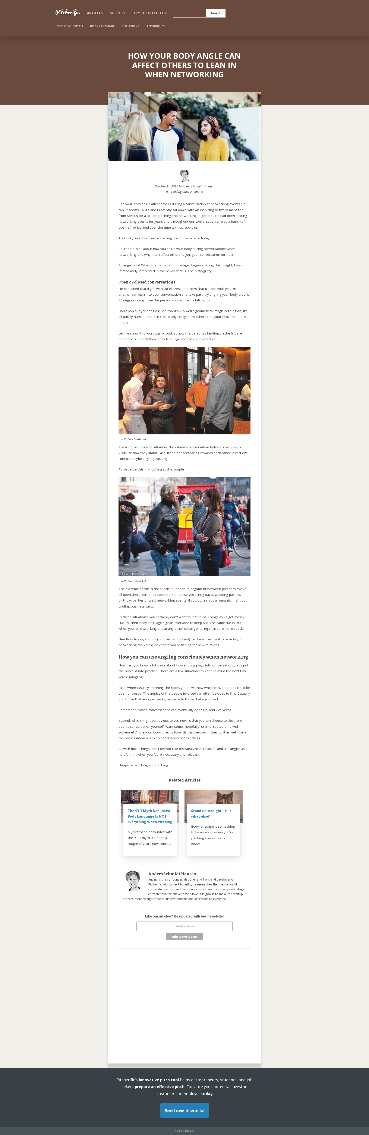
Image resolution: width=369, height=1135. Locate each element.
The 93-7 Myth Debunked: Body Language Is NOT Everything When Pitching (150, 816)
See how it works (185, 1110)
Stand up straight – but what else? (211, 813)
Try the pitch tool (151, 13)
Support (118, 13)
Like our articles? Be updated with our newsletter (184, 916)
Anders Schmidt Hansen (198, 186)
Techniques (155, 26)
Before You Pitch (69, 26)
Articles (95, 13)
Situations (130, 26)
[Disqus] (184, 1002)
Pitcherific (67, 12)
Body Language (102, 26)
